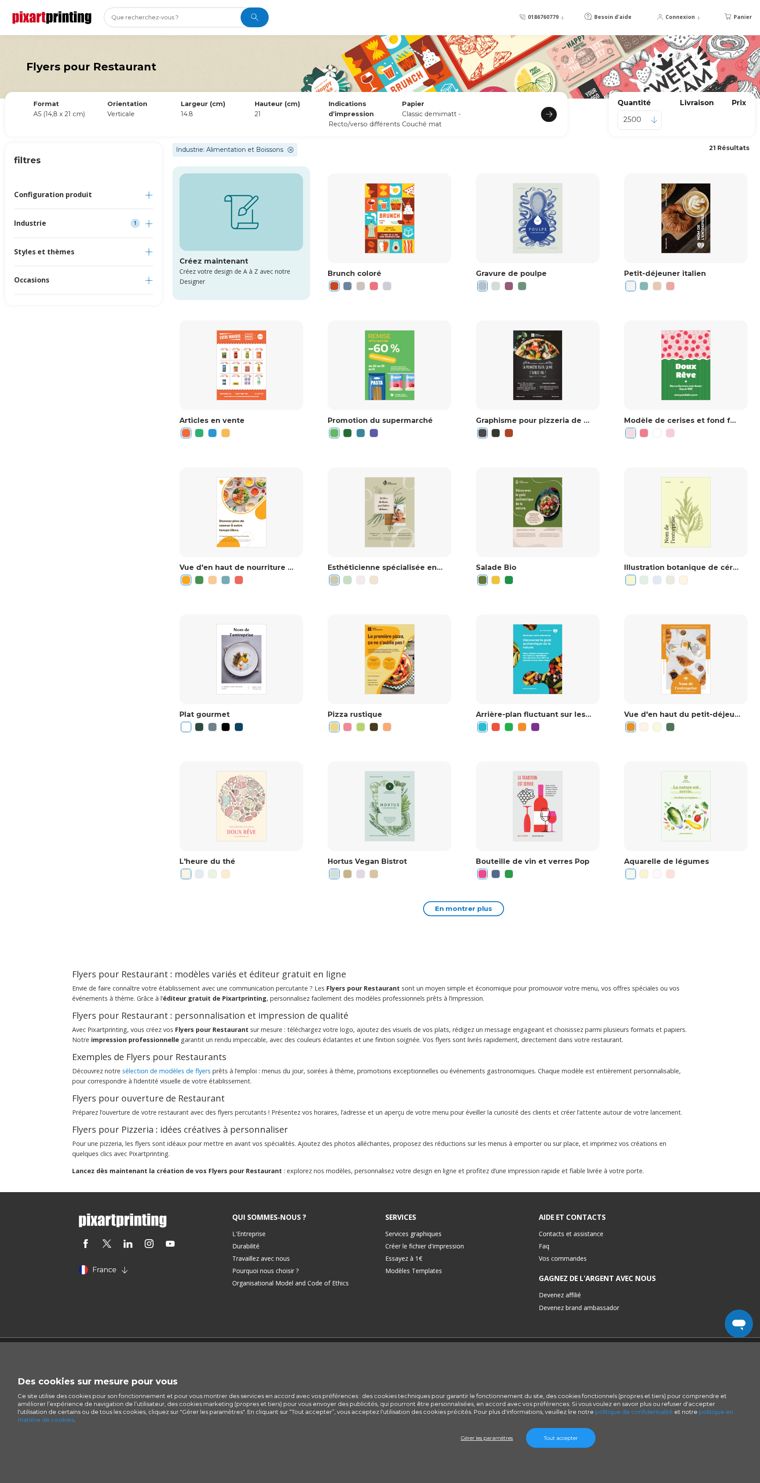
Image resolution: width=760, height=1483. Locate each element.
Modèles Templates (413, 1270)
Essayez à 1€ (403, 1258)
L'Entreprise (249, 1234)
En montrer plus (463, 908)
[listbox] (639, 120)
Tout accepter (561, 1438)
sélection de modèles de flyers (166, 1071)
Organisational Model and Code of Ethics (290, 1283)
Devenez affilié (560, 1295)
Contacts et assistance (571, 1234)
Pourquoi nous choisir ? (265, 1270)
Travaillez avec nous (261, 1258)
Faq (544, 1246)
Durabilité (245, 1246)
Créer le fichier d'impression (424, 1246)
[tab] (83, 195)
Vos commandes (563, 1258)
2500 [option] (632, 119)
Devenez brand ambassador (579, 1307)
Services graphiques (413, 1234)
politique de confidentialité (634, 1411)
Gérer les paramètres (486, 1438)
